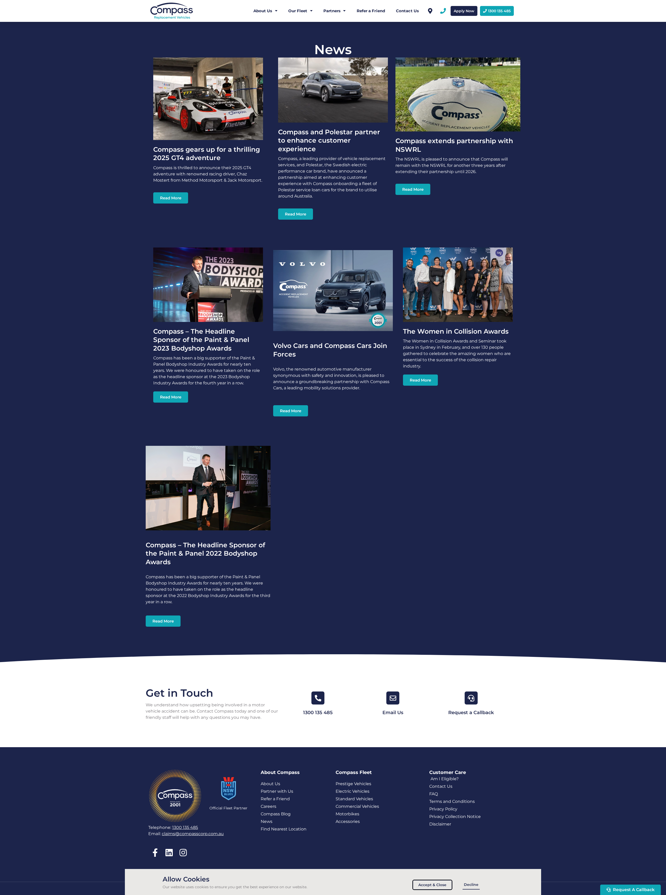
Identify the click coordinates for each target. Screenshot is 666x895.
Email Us (392, 712)
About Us (262, 10)
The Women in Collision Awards (456, 331)
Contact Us (407, 10)
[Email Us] (392, 697)
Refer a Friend (371, 10)
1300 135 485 (318, 712)
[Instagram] (183, 852)
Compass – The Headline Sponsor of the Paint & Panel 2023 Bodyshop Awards (201, 339)
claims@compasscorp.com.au (193, 833)
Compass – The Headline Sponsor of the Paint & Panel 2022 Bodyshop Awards (205, 553)
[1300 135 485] (317, 697)
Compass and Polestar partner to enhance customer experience (329, 140)
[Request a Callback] (471, 697)
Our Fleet (298, 10)
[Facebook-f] (155, 852)
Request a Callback (471, 712)
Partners (332, 10)
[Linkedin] (169, 852)
